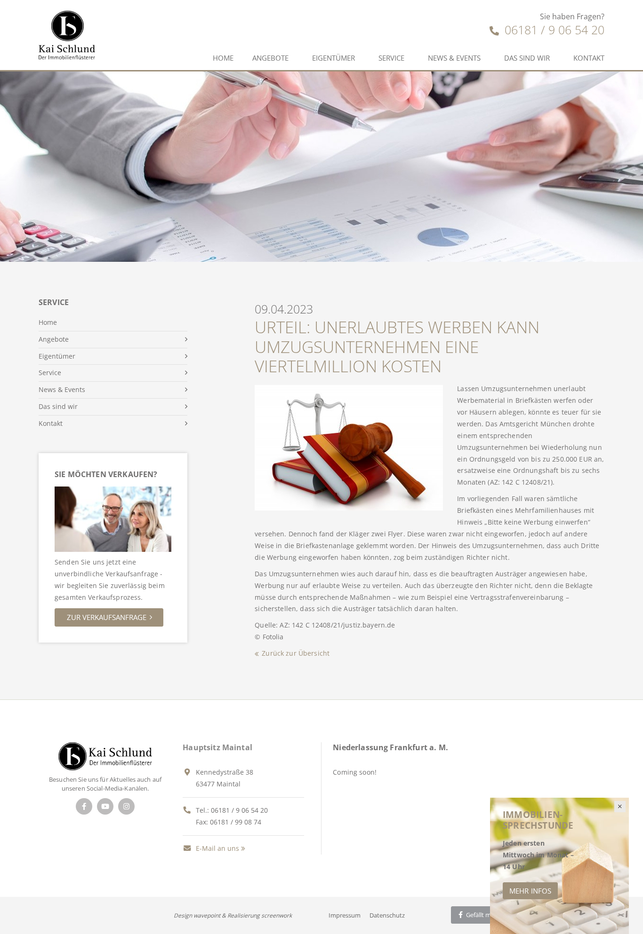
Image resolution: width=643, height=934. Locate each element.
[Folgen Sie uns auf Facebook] (84, 806)
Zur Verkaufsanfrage (106, 617)
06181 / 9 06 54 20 (552, 30)
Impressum (345, 915)
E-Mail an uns (216, 848)
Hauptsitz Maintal (217, 747)
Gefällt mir (480, 914)
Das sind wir (527, 58)
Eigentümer (333, 58)
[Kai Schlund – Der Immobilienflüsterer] (105, 755)
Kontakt (588, 58)
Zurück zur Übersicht (296, 653)
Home (223, 58)
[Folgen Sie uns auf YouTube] (105, 806)
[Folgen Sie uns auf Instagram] (126, 806)
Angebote (270, 58)
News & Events (454, 58)
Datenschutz (387, 915)
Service (391, 58)
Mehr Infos (530, 890)
